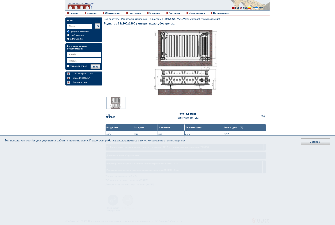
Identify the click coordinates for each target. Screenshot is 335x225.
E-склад (91, 13)
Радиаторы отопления (134, 18)
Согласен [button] (315, 141)
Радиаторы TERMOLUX (162, 18)
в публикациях (77, 35)
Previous (104, 102)
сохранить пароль (79, 66)
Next (267, 102)
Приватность (221, 13)
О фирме (154, 13)
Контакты (174, 13)
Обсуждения (112, 13)
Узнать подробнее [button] (176, 141)
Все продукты (111, 18)
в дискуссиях (76, 39)
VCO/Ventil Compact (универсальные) (198, 18)
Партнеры (135, 13)
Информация (197, 13)
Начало (74, 13)
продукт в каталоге (79, 31)
